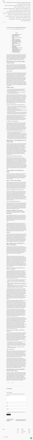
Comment (8, 395)
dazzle (3, 429)
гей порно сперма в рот (12, 17)
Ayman (24, 5)
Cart (26, 5)
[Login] (3, 22)
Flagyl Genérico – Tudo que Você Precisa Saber (22, 8)
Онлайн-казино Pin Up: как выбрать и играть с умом (23, 17)
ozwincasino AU (12, 382)
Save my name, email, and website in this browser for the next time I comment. (16, 412)
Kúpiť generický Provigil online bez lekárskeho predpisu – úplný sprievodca (17, 11)
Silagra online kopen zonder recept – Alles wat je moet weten (22, 14)
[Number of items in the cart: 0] (5, 22)
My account (28, 11)
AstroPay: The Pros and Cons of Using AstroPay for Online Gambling (14, 5)
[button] (31, 438)
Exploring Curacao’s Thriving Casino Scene (9, 8)
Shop (13, 14)
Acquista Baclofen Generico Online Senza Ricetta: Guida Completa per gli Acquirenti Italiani (18, 2)
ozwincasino (8, 382)
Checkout (29, 5)
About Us (4, 2)
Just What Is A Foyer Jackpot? (16, 39)
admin (11, 29)
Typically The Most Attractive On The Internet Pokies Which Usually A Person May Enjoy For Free (17, 50)
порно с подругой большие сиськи (25, 20)
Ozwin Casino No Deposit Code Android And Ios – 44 (18, 29)
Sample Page (10, 14)
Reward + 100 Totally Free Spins (16, 40)
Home (29, 8)
